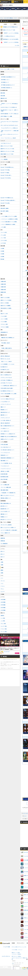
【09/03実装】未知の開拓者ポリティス (8, 77)
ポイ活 (9, 1)
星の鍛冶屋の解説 (4, 474)
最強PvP (24, 8)
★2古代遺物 (3, 607)
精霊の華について (4, 415)
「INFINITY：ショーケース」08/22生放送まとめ (11, 33)
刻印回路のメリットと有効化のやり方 (8, 433)
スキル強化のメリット (5, 428)
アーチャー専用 (4, 629)
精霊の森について (4, 514)
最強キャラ (19, 8)
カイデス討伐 (3, 243)
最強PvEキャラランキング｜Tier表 (7, 151)
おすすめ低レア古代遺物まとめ (7, 380)
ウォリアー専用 (4, 626)
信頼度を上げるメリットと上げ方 (7, 439)
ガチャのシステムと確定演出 (6, 524)
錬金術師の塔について (5, 508)
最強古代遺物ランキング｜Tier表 (7, 154)
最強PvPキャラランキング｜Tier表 (7, 148)
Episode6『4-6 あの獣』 (5, 203)
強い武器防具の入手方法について (7, 391)
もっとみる (17, 45)
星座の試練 (3, 95)
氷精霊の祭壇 (3, 284)
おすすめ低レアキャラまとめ (6, 382)
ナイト (2, 578)
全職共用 (2, 615)
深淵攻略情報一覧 (4, 332)
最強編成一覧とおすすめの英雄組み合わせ (9, 436)
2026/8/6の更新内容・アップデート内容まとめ (9, 113)
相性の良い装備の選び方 (5, 423)
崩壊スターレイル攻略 (16, 952)
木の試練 (2, 253)
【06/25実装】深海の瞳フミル (6, 87)
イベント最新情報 (4, 159)
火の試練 (2, 248)
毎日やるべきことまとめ (5, 358)
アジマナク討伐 (4, 240)
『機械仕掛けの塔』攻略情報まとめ (7, 337)
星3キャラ (2, 556)
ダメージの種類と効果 (5, 484)
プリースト (3, 580)
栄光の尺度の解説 (4, 479)
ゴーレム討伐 (3, 235)
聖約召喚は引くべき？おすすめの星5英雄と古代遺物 (11, 39)
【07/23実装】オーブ (5, 82)
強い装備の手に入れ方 (5, 369)
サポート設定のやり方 (5, 431)
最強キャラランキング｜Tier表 (6, 146)
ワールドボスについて (5, 466)
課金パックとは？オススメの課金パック (8, 527)
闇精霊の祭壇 (3, 292)
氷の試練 (2, 251)
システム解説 (3, 227)
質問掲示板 (3, 540)
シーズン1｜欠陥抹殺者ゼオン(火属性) (8, 224)
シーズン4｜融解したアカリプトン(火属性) (9, 216)
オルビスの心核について (5, 511)
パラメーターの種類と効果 (6, 487)
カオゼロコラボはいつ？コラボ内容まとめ (9, 107)
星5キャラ (2, 551)
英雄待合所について (4, 455)
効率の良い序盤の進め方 (5, 356)
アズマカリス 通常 (4, 324)
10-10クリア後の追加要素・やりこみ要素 (8, 393)
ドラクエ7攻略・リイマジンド (17, 949)
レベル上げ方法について (5, 401)
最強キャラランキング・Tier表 (9, 30)
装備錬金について (4, 516)
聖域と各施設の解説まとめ (6, 503)
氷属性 (2, 564)
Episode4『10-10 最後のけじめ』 (7, 197)
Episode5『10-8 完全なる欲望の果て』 (8, 200)
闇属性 (2, 570)
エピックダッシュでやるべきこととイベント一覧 (9, 135)
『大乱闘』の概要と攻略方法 (6, 348)
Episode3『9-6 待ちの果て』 (6, 175)
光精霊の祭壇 (3, 289)
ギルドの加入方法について (6, 447)
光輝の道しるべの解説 (5, 471)
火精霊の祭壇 (3, 281)
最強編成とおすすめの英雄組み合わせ (10, 26)
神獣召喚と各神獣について (6, 498)
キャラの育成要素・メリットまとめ (7, 364)
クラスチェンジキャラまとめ (6, 377)
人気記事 (5, 24)
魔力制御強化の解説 (4, 476)
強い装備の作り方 (4, 366)
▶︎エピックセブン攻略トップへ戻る (7, 69)
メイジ (2, 583)
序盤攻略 (13, 8)
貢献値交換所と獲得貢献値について (7, 457)
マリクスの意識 (4, 321)
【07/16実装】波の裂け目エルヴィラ (8, 85)
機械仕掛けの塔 (4, 98)
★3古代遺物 (3, 604)
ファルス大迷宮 (4, 316)
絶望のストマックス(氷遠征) (6, 300)
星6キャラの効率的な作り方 (6, 374)
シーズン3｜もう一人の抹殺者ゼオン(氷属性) (9, 219)
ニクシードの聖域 (4, 319)
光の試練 (2, 256)
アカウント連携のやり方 (5, 532)
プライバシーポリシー (21, 943)
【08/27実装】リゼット (5, 79)
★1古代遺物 (3, 610)
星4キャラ (2, 554)
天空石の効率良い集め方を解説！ (7, 388)
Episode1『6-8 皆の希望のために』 (7, 167)
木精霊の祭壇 (3, 286)
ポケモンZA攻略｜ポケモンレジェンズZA (19, 947)
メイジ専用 (3, 620)
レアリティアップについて (6, 404)
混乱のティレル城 (4, 313)
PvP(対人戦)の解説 (4, 444)
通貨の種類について (4, 460)
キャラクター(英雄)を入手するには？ (8, 398)
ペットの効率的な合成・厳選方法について (9, 385)
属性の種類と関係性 (4, 490)
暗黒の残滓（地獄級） (5, 208)
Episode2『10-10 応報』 (5, 170)
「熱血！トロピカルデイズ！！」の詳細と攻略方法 (9, 131)
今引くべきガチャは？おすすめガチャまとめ (9, 125)
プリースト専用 (4, 631)
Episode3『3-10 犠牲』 (5, 172)
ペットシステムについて (5, 452)
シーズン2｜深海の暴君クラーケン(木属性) (9, 221)
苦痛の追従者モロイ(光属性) (6, 308)
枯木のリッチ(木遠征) (5, 302)
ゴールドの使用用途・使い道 (6, 463)
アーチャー (3, 586)
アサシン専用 (3, 623)
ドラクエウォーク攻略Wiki (16, 954)
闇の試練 (2, 259)
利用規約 (13, 943)
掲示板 (15, 24)
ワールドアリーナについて (6, 468)
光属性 (2, 572)
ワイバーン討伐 (4, 232)
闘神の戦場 (3, 93)
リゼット (25, 31)
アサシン (2, 588)
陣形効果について (4, 409)
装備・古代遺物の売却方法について (7, 425)
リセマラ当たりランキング (6, 143)
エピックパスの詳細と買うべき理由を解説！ (9, 530)
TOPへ (2, 8)
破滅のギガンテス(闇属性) (5, 305)
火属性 (2, 562)
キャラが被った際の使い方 (6, 420)
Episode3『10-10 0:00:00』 (6, 178)
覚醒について (3, 407)
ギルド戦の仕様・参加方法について (7, 449)
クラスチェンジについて (5, 417)
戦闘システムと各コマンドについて (7, 495)
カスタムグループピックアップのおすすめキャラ (9, 122)
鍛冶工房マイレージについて (6, 519)
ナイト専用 (3, 618)
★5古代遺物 (3, 599)
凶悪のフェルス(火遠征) (5, 297)
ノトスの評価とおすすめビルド (9, 36)
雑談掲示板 (3, 538)
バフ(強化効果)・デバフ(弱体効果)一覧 (8, 492)
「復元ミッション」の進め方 (6, 361)
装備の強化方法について (5, 412)
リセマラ (7, 8)
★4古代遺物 (3, 602)
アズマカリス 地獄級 (5, 327)
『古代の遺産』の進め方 (5, 342)
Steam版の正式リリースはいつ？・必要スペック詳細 (9, 110)
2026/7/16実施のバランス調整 (6, 116)
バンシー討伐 (3, 237)
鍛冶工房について (4, 506)
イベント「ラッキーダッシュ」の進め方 (8, 138)
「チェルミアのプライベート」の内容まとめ (9, 128)
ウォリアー (3, 591)
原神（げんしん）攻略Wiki (16, 956)
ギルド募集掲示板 (4, 543)
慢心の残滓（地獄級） (5, 211)
